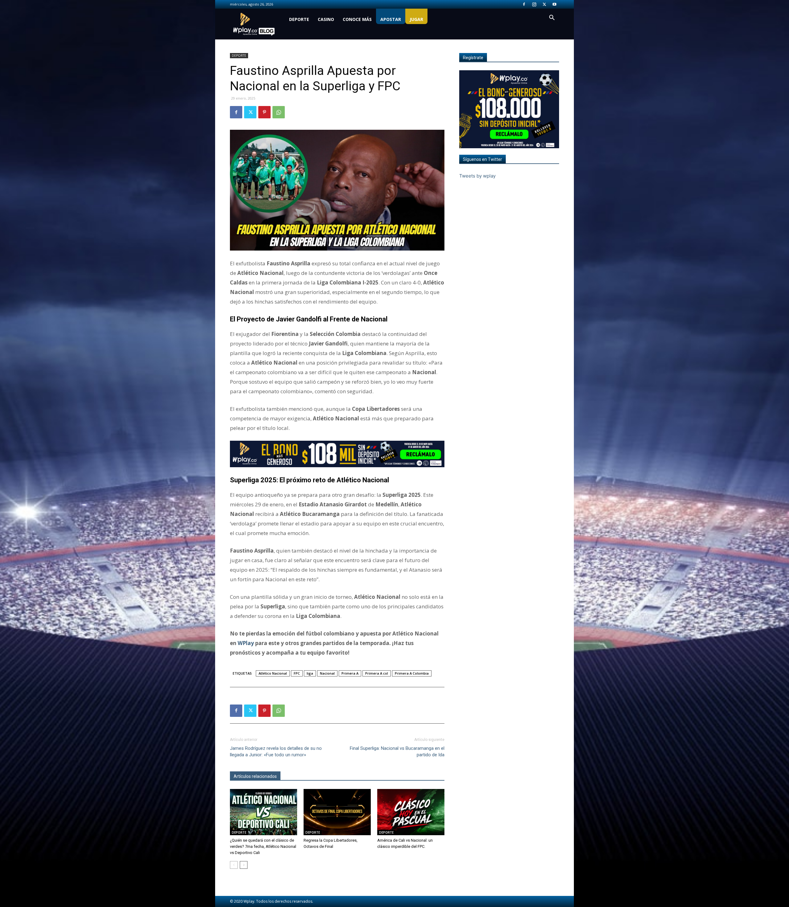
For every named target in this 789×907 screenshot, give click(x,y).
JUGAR (416, 19)
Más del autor (297, 776)
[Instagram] (534, 4)
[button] (551, 18)
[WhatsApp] (278, 112)
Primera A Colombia (412, 673)
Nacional (327, 673)
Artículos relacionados (255, 776)
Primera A (349, 673)
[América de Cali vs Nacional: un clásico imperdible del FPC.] (410, 812)
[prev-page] (234, 865)
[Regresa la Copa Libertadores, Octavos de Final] (337, 812)
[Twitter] (544, 4)
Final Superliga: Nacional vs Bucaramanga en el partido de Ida (397, 752)
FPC (297, 673)
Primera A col (376, 673)
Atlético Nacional (273, 673)
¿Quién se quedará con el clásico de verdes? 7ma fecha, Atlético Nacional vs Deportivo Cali (263, 846)
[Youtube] (554, 4)
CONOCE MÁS (357, 19)
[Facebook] (524, 4)
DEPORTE (299, 19)
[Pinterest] (264, 112)
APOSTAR (390, 19)
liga (310, 673)
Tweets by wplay (477, 176)
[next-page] (243, 865)
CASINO (326, 19)
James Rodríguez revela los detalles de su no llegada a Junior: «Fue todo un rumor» (276, 752)
